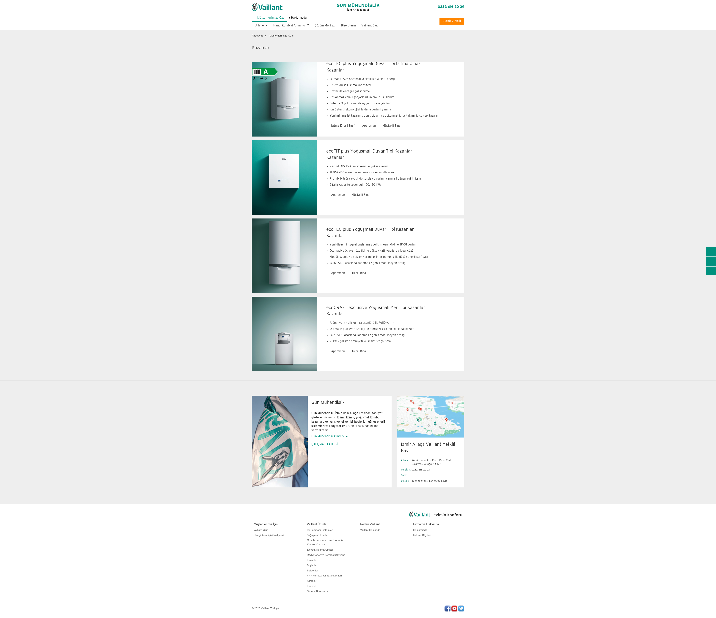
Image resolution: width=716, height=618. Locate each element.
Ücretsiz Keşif (451, 21)
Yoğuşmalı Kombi (317, 535)
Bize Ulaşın (348, 25)
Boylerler (312, 565)
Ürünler (260, 25)
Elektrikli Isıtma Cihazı (320, 549)
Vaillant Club (370, 25)
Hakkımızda (420, 529)
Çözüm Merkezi (325, 25)
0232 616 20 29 (451, 6)
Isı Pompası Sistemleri (320, 529)
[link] (711, 251)
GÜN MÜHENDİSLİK (358, 7)
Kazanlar (312, 560)
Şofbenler (312, 570)
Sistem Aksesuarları (318, 591)
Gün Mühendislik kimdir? (327, 436)
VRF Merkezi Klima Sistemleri (324, 575)
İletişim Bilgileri (422, 535)
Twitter (461, 608)
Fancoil (311, 585)
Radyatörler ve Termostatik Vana (326, 554)
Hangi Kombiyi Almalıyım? (291, 25)
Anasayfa (257, 35)
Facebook (447, 608)
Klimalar (311, 580)
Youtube (454, 608)
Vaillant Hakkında (370, 529)
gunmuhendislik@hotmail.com (430, 481)
